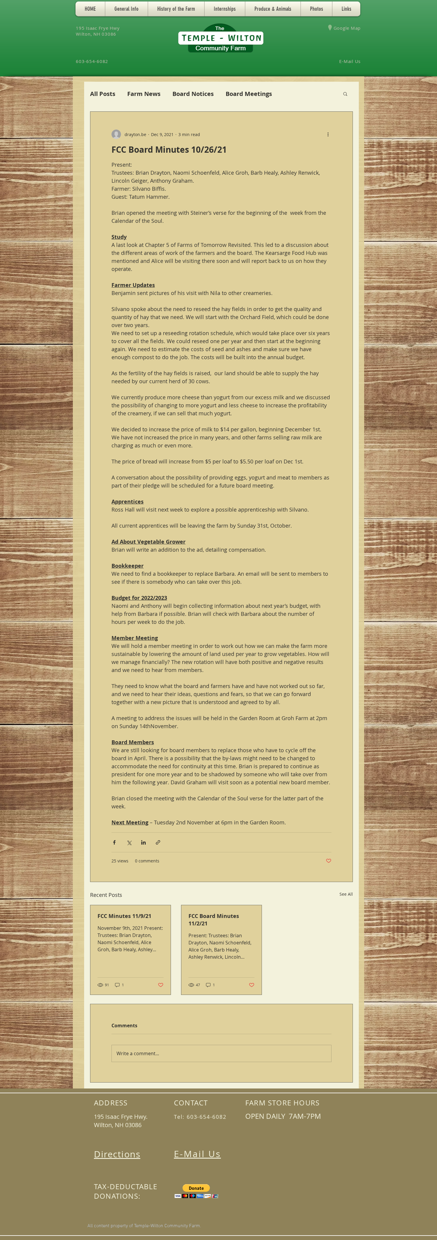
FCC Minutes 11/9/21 (124, 916)
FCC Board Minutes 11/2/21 (213, 919)
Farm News (144, 93)
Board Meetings (249, 93)
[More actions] (327, 134)
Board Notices (193, 93)
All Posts (102, 93)
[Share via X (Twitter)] (129, 842)
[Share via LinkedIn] (143, 842)
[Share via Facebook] (114, 842)
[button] (126, 8)
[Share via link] (158, 842)
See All (346, 894)
